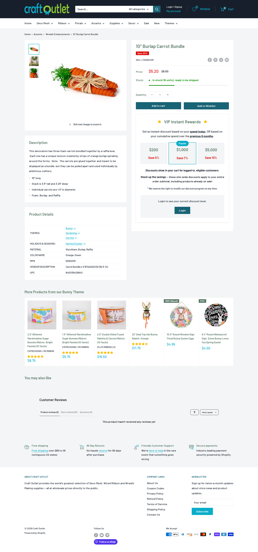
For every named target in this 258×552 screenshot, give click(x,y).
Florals (79, 23)
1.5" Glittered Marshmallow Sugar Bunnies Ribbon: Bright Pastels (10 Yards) (76, 338)
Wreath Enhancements (58, 34)
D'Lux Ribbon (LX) (106, 347)
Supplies (115, 23)
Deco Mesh (43, 23)
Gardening (71, 232)
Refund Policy (155, 498)
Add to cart (158, 105)
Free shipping (40, 450)
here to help (156, 450)
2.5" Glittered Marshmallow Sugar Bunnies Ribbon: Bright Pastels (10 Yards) (40, 340)
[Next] (233, 331)
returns (103, 450)
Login (182, 210)
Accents (96, 23)
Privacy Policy (155, 493)
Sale (146, 23)
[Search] (157, 9)
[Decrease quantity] (152, 95)
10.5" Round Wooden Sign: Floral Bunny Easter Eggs (181, 336)
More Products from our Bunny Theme (54, 292)
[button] (35, 356)
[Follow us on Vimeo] (107, 535)
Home (28, 23)
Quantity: (141, 94)
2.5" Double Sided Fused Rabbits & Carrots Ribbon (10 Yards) (111, 338)
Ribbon (62, 23)
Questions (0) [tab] (86, 412)
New (156, 23)
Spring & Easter (74, 243)
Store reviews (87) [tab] (69, 412)
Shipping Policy (156, 509)
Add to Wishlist (206, 106)
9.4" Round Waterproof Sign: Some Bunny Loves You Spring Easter (215, 338)
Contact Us (153, 514)
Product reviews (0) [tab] (50, 412)
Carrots (70, 237)
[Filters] (194, 412)
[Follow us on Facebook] (96, 535)
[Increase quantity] (168, 95)
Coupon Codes (155, 488)
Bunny (69, 228)
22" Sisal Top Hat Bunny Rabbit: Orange (145, 336)
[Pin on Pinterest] (215, 59)
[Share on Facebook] (210, 59)
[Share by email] (227, 59)
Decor (131, 23)
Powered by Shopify (34, 532)
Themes (169, 23)
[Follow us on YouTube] (102, 535)
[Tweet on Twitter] (221, 59)
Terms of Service (157, 504)
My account (173, 11)
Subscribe (202, 511)
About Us (152, 483)
